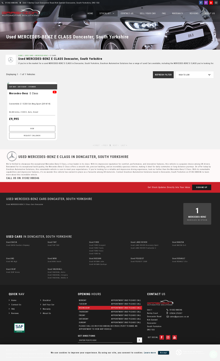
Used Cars (29, 55)
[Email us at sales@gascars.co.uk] (216, 3)
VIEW (32, 128)
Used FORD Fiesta (96, 248)
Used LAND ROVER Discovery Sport (145, 245)
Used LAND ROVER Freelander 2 (143, 248)
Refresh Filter (163, 75)
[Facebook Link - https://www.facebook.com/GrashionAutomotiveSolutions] (201, 3)
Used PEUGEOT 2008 (139, 261)
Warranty (177, 13)
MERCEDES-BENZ (41, 55)
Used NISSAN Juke (96, 261)
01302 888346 (11, 3)
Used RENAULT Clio (180, 261)
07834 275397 (175, 313)
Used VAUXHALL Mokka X (58, 278)
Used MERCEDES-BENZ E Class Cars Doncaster (24, 204)
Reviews (194, 13)
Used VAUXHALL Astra (56, 272)
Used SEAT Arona (13, 272)
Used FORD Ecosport (97, 245)
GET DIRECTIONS (86, 336)
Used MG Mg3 (11, 261)
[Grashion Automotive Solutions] (21, 12)
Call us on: (22, 178)
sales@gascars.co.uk (179, 317)
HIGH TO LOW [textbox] (184, 75)
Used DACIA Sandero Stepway (18, 245)
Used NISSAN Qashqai (98, 264)
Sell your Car (148, 13)
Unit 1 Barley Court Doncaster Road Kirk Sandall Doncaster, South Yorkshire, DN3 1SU (61, 3)
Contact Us (127, 13)
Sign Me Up (201, 187)
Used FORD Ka (95, 254)
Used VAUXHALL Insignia (58, 275)
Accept (163, 352)
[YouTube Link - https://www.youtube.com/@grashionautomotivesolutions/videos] (211, 3)
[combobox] (195, 74)
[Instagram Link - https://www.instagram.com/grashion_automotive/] (206, 3)
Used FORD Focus (96, 251)
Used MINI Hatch (54, 261)
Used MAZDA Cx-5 (179, 245)
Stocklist (105, 13)
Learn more (150, 352)
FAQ (164, 13)
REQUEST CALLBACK (32, 135)
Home (90, 13)
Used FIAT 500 (53, 245)
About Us (210, 13)
